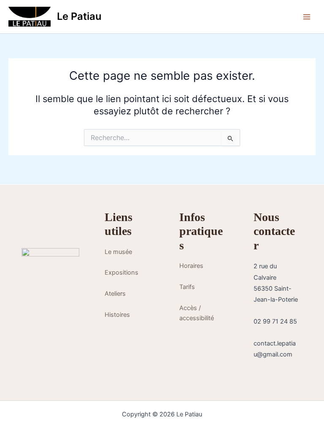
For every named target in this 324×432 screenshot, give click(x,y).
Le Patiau (79, 16)
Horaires (191, 266)
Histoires (117, 315)
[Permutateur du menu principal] (307, 17)
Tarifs (187, 287)
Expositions (121, 272)
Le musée (118, 252)
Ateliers (115, 293)
